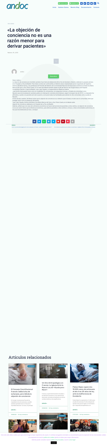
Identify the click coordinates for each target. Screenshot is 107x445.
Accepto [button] (54, 442)
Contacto (96, 7)
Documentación (86, 7)
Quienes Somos (63, 7)
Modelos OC (74, 3)
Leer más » (13, 410)
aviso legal (72, 440)
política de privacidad (57, 440)
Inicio (54, 7)
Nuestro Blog (75, 7)
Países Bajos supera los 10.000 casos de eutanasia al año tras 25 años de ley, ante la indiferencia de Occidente (84, 391)
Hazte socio (63, 3)
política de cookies (49, 437)
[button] (98, 3)
